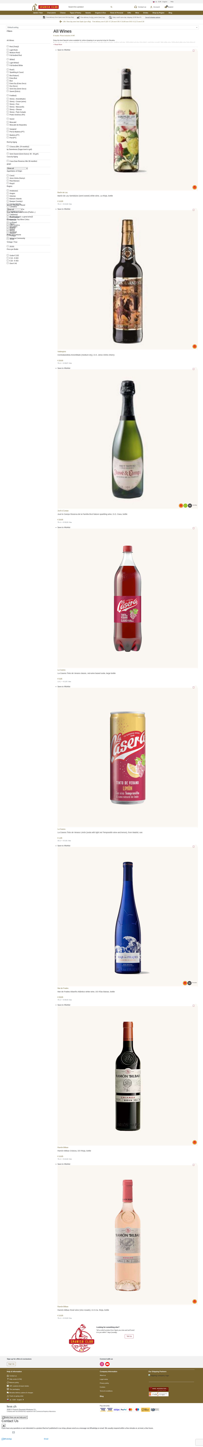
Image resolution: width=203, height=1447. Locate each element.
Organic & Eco (100, 13)
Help (172, 1)
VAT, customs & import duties (19, 1386)
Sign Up (11, 1364)
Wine (137, 13)
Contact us (13, 1376)
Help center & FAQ (15, 1379)
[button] (125, 44)
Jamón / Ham (38, 13)
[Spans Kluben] (38, 7)
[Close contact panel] (3, 1425)
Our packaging (15, 1389)
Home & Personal (116, 13)
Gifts (129, 13)
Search (92, 7)
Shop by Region (158, 13)
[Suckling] (128, 439)
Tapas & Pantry (75, 13)
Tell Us (129, 1336)
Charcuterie (51, 13)
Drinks (145, 13)
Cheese (63, 13)
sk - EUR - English (15, 1400)
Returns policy (14, 1382)
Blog (170, 13)
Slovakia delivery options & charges (21, 1392)
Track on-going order (16, 1396)
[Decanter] (128, 917)
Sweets (88, 13)
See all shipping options (152, 17)
